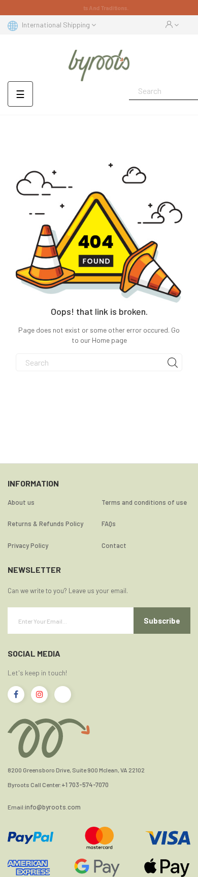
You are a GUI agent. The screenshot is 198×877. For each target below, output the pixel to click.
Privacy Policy (28, 545)
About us (21, 502)
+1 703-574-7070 (85, 785)
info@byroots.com (53, 807)
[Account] (172, 25)
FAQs (109, 523)
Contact (114, 545)
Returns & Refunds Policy (45, 523)
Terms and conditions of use (144, 502)
